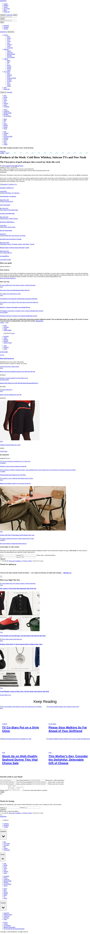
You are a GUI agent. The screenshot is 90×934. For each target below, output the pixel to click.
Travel (9, 41)
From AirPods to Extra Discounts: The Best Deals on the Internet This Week (18, 298)
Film (8, 62)
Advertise (6, 917)
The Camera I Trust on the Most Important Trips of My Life (15, 290)
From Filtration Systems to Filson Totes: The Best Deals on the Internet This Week (24, 691)
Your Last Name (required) (24, 784)
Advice (6, 885)
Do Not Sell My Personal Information (14, 928)
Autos (8, 46)
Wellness (6, 5)
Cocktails (2, 471)
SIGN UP (3, 809)
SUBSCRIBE (7, 330)
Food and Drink (11, 78)
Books (9, 65)
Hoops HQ (7, 11)
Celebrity (2, 540)
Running (9, 55)
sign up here (39, 321)
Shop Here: (4, 200)
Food (8, 39)
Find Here (3, 234)
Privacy (6, 922)
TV (8, 63)
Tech (8, 83)
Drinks (9, 38)
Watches (9, 44)
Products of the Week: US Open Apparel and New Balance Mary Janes (21, 644)
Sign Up (3, 559)
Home (8, 76)
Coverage (6, 845)
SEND (2, 792)
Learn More (3, 191)
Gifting (9, 86)
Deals (5, 10)
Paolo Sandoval (6, 165)
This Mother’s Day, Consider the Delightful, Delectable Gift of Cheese (68, 760)
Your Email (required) (23, 780)
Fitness (9, 51)
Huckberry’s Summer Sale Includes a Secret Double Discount (15, 307)
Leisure (6, 4)
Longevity (10, 52)
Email (18, 555)
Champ (6, 848)
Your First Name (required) (24, 782)
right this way (67, 573)
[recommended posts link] (18, 583)
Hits (5, 842)
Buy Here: (4, 208)
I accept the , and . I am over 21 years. (22, 561)
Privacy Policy (28, 561)
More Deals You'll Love (7, 358)
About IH (6, 913)
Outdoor (9, 79)
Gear (8, 43)
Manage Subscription (9, 927)
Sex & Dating (11, 57)
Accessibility (7, 925)
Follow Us (3, 15)
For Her (9, 81)
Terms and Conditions (15, 561)
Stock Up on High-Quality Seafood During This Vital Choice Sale (20, 760)
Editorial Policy (8, 914)
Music (8, 60)
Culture (6, 7)
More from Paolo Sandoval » (8, 278)
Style (8, 36)
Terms (5, 919)
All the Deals (3, 451)
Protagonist (7, 850)
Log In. (13, 333)
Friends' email (4, 790)
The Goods (7, 8)
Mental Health (11, 54)
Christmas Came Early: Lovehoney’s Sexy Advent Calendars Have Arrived (18, 316)
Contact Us (7, 916)
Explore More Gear (5, 695)
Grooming (10, 47)
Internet (9, 67)
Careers (6, 924)
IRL (5, 846)
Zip (18, 557)
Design (9, 68)
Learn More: (5, 259)
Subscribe (9, 15)
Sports (9, 70)
